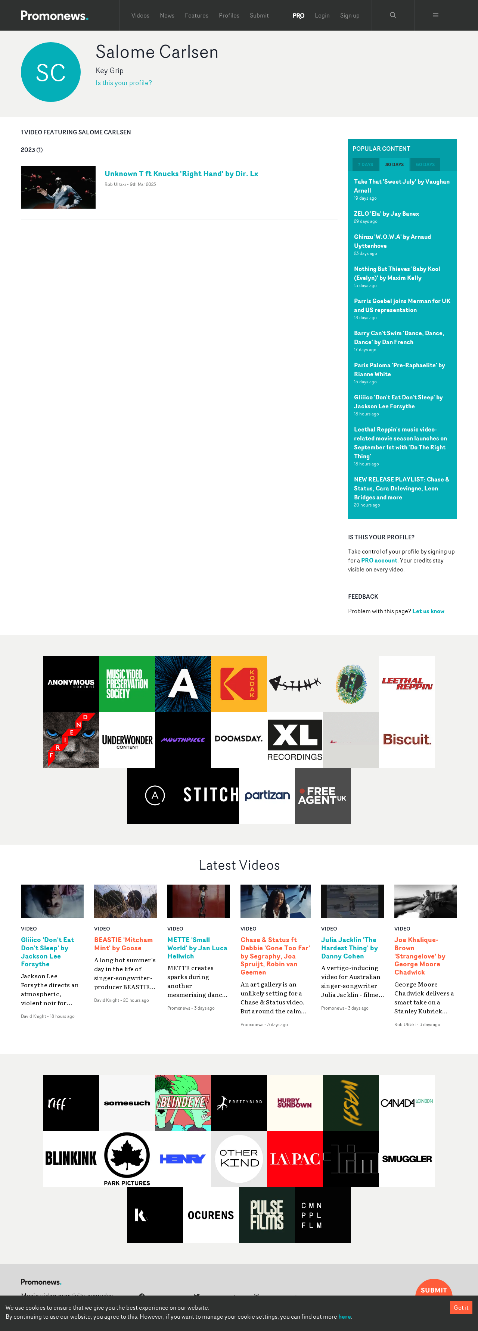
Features (196, 15)
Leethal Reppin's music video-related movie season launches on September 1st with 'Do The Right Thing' (400, 443)
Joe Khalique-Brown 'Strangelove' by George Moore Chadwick (420, 956)
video (29, 928)
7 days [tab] (365, 164)
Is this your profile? (124, 82)
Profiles (229, 15)
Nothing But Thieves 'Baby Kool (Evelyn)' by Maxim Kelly (397, 273)
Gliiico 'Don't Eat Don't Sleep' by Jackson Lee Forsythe (398, 402)
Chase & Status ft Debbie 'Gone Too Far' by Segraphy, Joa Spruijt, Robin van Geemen (275, 956)
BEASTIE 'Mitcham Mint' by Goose (123, 944)
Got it (461, 1307)
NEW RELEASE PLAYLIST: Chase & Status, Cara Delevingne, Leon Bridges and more (401, 488)
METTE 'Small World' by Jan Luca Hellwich (197, 948)
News (167, 15)
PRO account (379, 560)
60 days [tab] (425, 164)
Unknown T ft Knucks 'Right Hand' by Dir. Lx (181, 173)
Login (322, 15)
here (344, 1316)
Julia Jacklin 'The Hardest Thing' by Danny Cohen (349, 948)
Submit (259, 15)
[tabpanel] (402, 345)
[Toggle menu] (435, 15)
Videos (140, 15)
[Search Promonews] (393, 15)
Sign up (350, 15)
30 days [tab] (394, 164)
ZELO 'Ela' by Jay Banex (386, 213)
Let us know (428, 611)
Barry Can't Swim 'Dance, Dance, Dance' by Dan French (399, 337)
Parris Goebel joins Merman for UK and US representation (402, 305)
